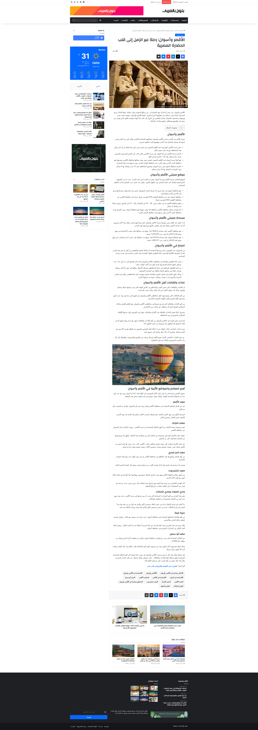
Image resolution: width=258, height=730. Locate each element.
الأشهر (98, 86)
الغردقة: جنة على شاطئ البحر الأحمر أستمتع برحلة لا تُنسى (174, 660)
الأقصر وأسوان (151, 573)
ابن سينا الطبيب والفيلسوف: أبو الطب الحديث (83, 104)
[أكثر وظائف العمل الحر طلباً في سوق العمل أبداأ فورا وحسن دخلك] (153, 688)
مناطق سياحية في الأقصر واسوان (130, 582)
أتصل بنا (73, 726)
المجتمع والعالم (143, 20)
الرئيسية (184, 20)
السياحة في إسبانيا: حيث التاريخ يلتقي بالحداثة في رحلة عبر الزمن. (150, 660)
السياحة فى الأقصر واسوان (132, 573)
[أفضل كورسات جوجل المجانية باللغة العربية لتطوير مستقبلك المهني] (97, 188)
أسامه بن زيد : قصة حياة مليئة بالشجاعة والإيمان (97, 218)
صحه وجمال (175, 20)
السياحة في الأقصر (159, 577)
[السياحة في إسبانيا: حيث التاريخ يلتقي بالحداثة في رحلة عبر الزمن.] (148, 651)
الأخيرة (79, 86)
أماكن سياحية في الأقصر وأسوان (171, 573)
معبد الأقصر (178, 582)
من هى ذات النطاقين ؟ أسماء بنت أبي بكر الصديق (81, 196)
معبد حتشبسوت (151, 582)
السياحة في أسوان (176, 577)
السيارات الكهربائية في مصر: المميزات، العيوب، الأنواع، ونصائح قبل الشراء (83, 96)
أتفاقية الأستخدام (92, 726)
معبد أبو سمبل (129, 577)
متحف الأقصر (143, 577)
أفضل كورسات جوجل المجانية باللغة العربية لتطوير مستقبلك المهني (97, 198)
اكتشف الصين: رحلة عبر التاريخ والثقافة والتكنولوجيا (125, 660)
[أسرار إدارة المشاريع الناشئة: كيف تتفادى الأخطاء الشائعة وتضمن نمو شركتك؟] (153, 699)
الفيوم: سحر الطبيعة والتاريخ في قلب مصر (162, 566)
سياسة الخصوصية (81, 726)
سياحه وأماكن (169, 30)
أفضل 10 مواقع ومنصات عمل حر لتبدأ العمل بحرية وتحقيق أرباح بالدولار (82, 114)
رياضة (133, 20)
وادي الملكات (177, 586)
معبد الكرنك (166, 582)
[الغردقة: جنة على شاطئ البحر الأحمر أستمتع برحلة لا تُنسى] (174, 651)
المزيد (116, 20)
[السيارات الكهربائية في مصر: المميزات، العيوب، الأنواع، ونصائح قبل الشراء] (98, 96)
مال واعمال (155, 20)
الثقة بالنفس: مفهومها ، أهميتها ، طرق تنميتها (84, 132)
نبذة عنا (100, 726)
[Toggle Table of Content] (180, 128)
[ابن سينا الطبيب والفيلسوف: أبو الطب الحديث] (98, 106)
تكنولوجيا (165, 20)
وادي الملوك (165, 586)
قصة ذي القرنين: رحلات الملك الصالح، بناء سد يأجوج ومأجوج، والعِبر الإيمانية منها (81, 220)
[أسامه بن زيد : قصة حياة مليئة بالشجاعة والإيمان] (97, 211)
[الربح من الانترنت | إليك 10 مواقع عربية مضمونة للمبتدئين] (144, 693)
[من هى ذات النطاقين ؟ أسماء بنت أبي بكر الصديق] (80, 188)
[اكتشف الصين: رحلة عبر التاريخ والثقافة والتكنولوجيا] (123, 651)
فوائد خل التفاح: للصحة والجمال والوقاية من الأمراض (83, 123)
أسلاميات (125, 20)
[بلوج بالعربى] (173, 10)
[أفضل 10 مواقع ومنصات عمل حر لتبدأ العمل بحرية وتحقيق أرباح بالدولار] (98, 115)
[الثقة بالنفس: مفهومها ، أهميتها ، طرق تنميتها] (98, 134)
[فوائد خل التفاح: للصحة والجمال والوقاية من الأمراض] (98, 125)
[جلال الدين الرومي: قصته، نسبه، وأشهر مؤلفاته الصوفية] (135, 693)
